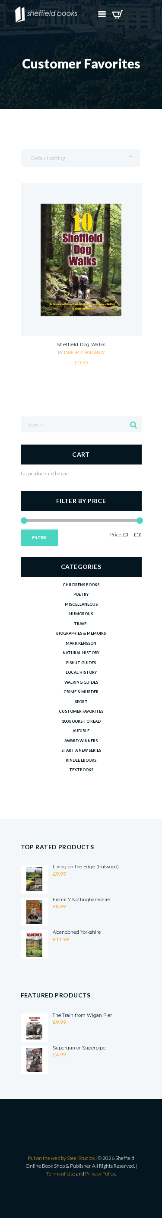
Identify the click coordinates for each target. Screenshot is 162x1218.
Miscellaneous (81, 604)
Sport (81, 701)
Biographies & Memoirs (81, 633)
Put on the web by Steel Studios (61, 1158)
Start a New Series (81, 750)
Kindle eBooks (81, 760)
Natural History (81, 652)
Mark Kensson (81, 643)
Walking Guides (81, 682)
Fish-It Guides (81, 662)
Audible (81, 730)
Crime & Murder (81, 691)
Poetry (81, 594)
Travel (81, 623)
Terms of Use (60, 1173)
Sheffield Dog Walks (81, 345)
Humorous (81, 613)
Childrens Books (81, 584)
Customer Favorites (81, 711)
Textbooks (81, 769)
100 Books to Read (81, 721)
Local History (81, 672)
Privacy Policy (100, 1173)
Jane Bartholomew (84, 353)
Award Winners (81, 740)
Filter (39, 537)
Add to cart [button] (81, 295)
